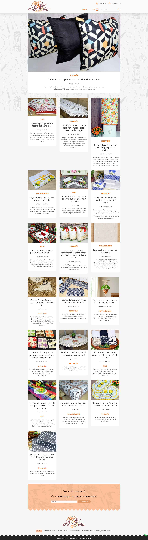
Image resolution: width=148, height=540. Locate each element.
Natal (42, 246)
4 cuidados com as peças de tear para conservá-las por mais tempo (42, 405)
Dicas (42, 119)
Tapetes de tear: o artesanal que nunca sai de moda (73, 301)
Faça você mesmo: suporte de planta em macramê (105, 301)
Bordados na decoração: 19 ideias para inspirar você (73, 353)
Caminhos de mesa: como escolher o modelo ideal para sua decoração (74, 128)
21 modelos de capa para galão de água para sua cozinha (105, 147)
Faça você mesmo (42, 193)
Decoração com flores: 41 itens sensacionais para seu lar (42, 302)
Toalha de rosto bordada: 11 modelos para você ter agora (106, 200)
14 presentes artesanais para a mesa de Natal (42, 251)
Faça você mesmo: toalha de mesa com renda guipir (73, 404)
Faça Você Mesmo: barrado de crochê (105, 251)
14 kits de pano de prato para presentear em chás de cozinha (105, 355)
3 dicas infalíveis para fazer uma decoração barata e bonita (42, 457)
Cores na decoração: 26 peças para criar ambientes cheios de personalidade (42, 355)
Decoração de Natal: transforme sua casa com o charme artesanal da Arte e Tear (73, 254)
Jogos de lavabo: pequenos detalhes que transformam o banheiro (73, 199)
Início (84, 9)
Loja (93, 9)
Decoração (74, 75)
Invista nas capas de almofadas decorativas (74, 79)
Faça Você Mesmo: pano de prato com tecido (42, 198)
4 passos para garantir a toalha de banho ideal (42, 124)
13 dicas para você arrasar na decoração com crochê (105, 404)
